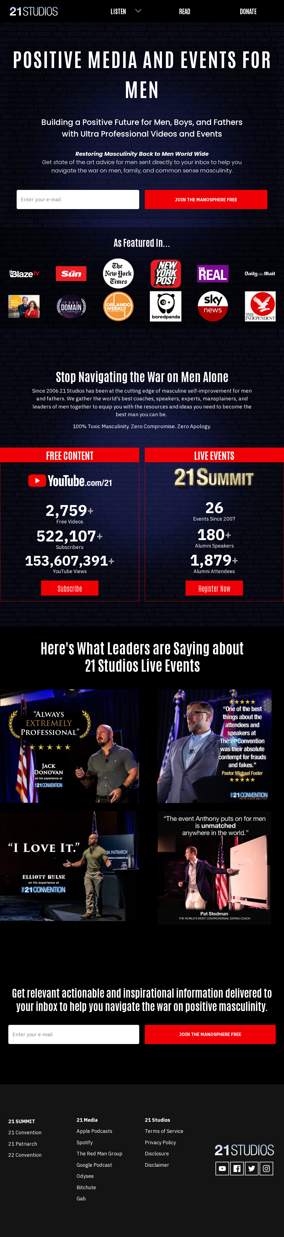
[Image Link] (244, 1150)
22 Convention (25, 1155)
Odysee (85, 1176)
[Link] (222, 1168)
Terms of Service (164, 1131)
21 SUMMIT (21, 1121)
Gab (81, 1198)
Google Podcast (94, 1165)
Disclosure (157, 1153)
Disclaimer (157, 1165)
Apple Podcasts (94, 1131)
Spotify (85, 1142)
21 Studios (157, 1120)
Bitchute (86, 1187)
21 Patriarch (22, 1144)
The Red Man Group (99, 1153)
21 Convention (25, 1132)
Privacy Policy (160, 1142)
